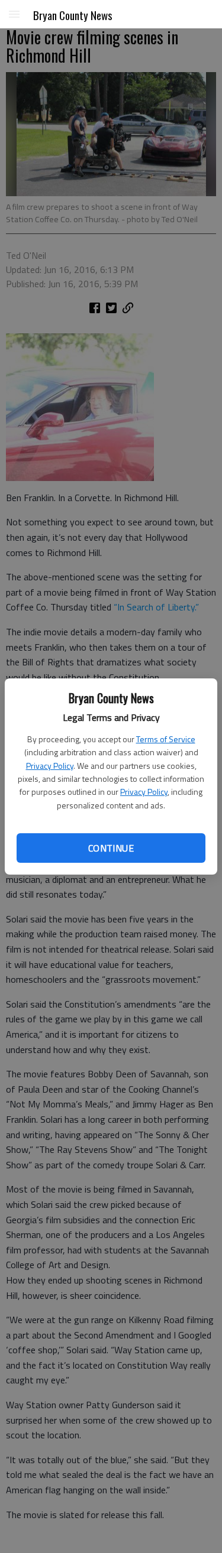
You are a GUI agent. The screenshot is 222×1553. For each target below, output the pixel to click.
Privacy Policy (49, 765)
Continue (111, 848)
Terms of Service (165, 739)
